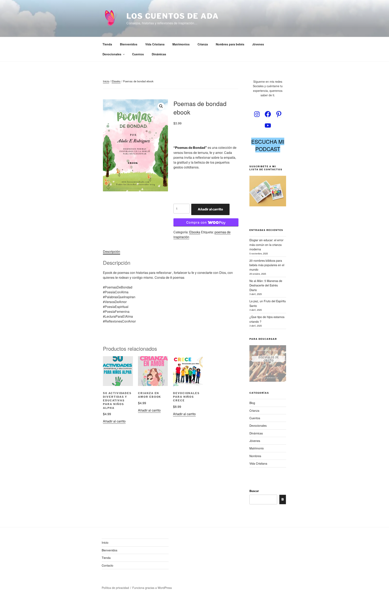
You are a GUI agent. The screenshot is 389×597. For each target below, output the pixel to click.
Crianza (203, 44)
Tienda (107, 44)
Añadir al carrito (210, 209)
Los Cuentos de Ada (172, 16)
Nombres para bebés (230, 44)
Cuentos (138, 54)
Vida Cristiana (155, 44)
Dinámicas (159, 54)
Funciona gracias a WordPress (152, 588)
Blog (252, 403)
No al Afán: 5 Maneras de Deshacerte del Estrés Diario (265, 285)
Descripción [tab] (111, 251)
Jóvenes (258, 44)
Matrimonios (181, 44)
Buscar (254, 491)
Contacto (107, 565)
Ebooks (116, 81)
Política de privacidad (115, 588)
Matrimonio (256, 448)
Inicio (106, 81)
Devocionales (112, 54)
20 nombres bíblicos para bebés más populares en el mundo (266, 265)
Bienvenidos (128, 44)
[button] (161, 106)
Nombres (255, 456)
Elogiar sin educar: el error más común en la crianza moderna (266, 244)
